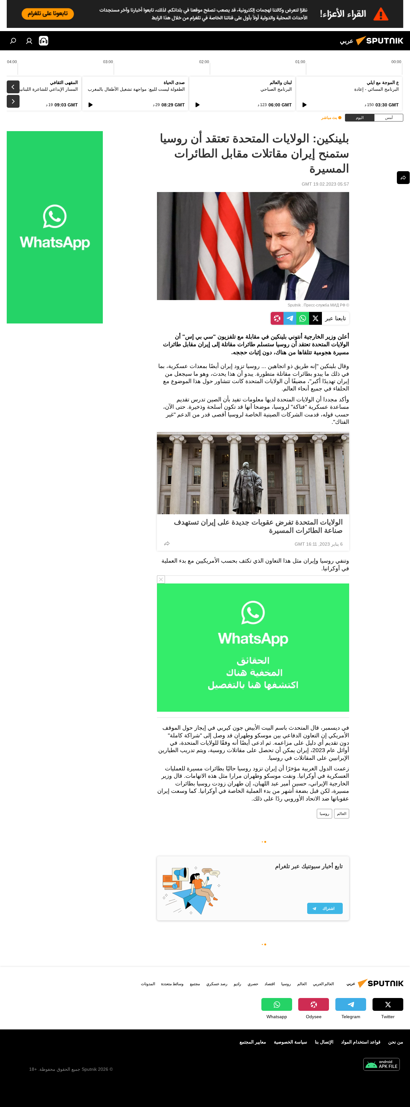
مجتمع (195, 984)
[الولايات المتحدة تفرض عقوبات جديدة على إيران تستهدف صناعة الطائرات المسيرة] (253, 473)
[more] (166, 543)
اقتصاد (270, 984)
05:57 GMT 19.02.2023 (325, 184)
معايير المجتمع (253, 1041)
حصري (253, 984)
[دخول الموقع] (29, 40)
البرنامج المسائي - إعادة (376, 89)
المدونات (148, 984)
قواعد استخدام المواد (361, 1041)
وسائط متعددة (172, 984)
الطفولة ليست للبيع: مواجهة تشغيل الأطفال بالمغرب (136, 89)
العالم (341, 813)
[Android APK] (381, 1065)
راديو (237, 984)
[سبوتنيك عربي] (381, 46)
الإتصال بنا (324, 1041)
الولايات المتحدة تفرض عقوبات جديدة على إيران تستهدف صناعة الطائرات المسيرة (258, 526)
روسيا (324, 813)
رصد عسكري (216, 984)
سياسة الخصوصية (290, 1041)
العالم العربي (323, 984)
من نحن (395, 1041)
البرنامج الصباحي (276, 89)
